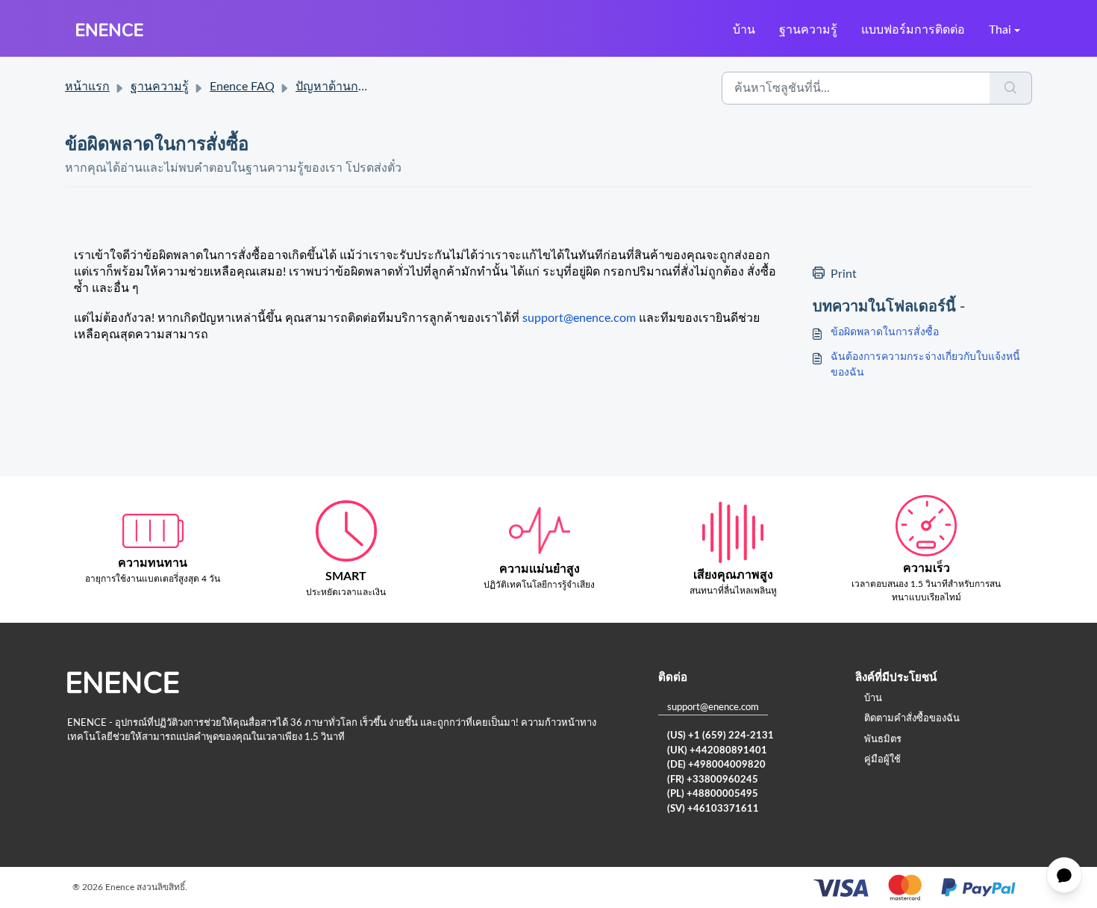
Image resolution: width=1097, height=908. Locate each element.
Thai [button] (1000, 30)
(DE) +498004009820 (716, 765)
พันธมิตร (882, 739)
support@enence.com (713, 707)
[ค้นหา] (1011, 88)
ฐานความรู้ (808, 30)
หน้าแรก (87, 87)
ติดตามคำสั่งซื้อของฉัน (912, 719)
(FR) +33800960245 (712, 780)
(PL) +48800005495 (712, 794)
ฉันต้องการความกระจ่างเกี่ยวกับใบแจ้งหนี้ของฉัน (925, 365)
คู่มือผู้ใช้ (882, 760)
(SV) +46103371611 (713, 809)
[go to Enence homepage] (109, 30)
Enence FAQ (242, 87)
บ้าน (744, 30)
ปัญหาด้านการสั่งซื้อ (348, 87)
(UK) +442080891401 (717, 751)
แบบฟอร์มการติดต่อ (913, 30)
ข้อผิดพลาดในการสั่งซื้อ (885, 332)
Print (844, 274)
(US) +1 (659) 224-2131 (720, 736)
